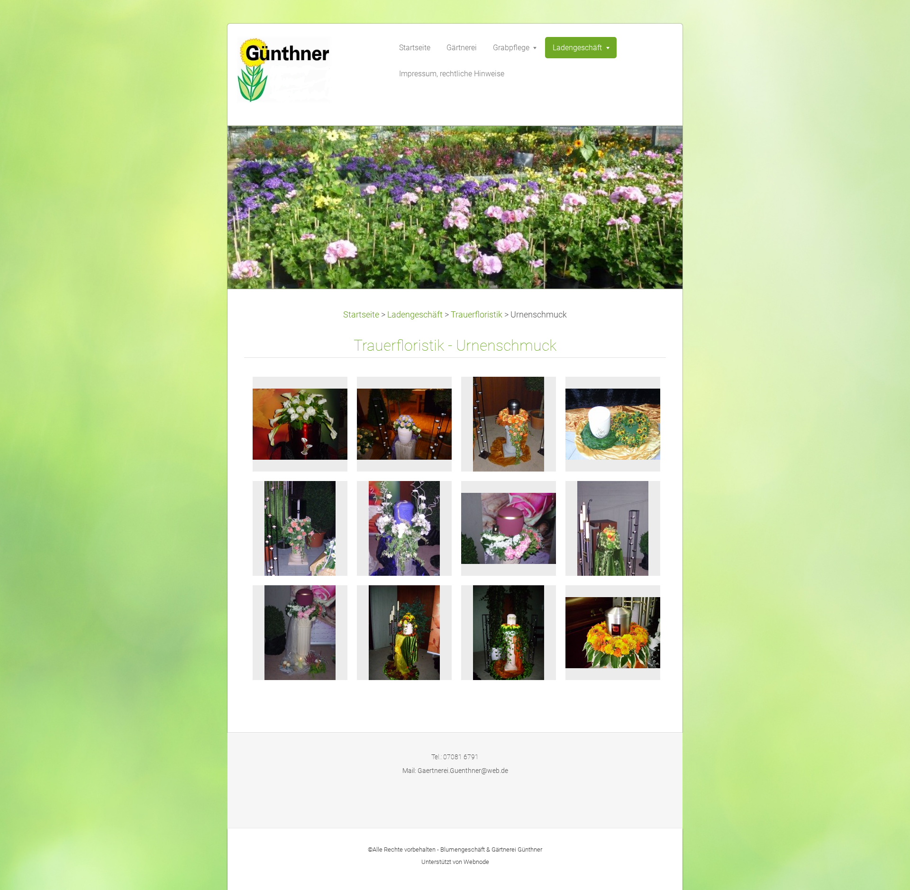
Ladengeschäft (415, 314)
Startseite (361, 314)
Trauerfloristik (476, 314)
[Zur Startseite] (308, 72)
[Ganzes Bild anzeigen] (300, 424)
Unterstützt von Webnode (455, 861)
